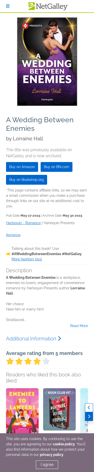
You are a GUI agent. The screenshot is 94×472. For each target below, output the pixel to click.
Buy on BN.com (56, 167)
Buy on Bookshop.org (26, 180)
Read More (79, 326)
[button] (22, 414)
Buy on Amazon (22, 167)
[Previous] (89, 407)
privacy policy (51, 455)
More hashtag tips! (27, 259)
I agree (47, 464)
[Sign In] (8, 6)
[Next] (89, 416)
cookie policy (64, 444)
